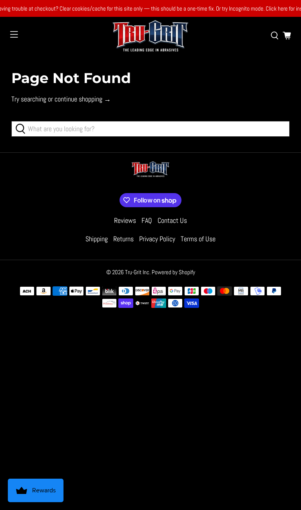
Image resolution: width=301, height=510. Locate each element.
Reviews (125, 220)
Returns (123, 238)
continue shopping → (82, 98)
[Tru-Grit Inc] (150, 35)
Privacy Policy (157, 238)
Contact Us (172, 220)
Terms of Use (198, 238)
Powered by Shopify (173, 272)
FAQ (146, 220)
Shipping (96, 238)
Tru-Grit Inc (137, 272)
